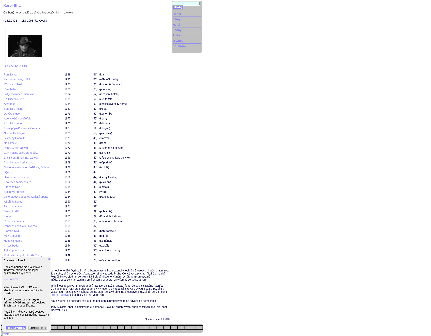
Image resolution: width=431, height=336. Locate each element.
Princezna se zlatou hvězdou (21, 226)
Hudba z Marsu (13, 240)
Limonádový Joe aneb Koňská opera (26, 196)
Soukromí (180, 46)
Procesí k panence (15, 221)
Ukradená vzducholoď (17, 177)
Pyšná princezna (14, 250)
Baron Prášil (11, 211)
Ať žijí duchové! (13, 123)
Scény (177, 30)
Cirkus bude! (11, 245)
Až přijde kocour (13, 201)
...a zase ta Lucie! (14, 99)
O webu (178, 40)
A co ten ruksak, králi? (17, 79)
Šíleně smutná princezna (19, 162)
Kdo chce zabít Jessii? (17, 182)
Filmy (176, 19)
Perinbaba (10, 89)
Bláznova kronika (14, 191)
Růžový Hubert (13, 84)
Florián (8, 216)
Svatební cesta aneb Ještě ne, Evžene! (27, 167)
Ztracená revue (13, 206)
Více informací (12, 279)
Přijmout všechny (16, 328)
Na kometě (10, 143)
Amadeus (9, 103)
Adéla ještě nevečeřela (17, 118)
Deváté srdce (12, 113)
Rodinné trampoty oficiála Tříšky (23, 255)
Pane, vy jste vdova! (16, 147)
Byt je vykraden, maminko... (20, 94)
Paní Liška (10, 74)
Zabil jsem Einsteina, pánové (21, 157)
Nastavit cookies (37, 328)
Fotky (177, 35)
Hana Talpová (60, 294)
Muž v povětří (12, 235)
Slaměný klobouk (14, 138)
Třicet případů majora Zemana (22, 128)
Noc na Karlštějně (14, 133)
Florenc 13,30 (12, 231)
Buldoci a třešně (13, 108)
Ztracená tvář (12, 187)
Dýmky (8, 172)
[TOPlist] (6, 334)
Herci (176, 24)
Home (177, 14)
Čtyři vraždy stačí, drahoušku (21, 152)
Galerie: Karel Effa (16, 66)
